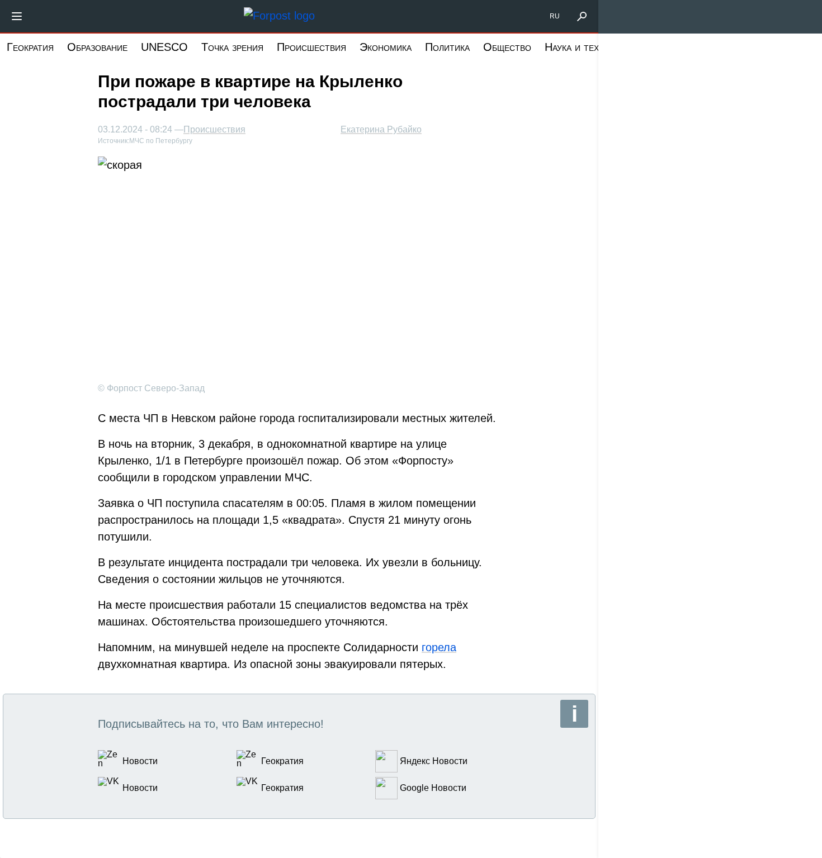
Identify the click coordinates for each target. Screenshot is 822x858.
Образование (97, 47)
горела (439, 647)
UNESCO (164, 47)
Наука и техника (582, 47)
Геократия (30, 47)
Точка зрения (232, 47)
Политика (447, 47)
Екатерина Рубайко (381, 129)
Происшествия (311, 47)
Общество (507, 47)
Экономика (386, 47)
